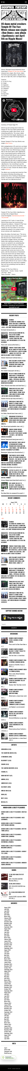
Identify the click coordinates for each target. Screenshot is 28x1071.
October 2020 (7, 1032)
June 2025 (6, 932)
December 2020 (8, 1028)
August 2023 (7, 971)
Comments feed (8, 1051)
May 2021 (6, 1019)
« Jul (2, 518)
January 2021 (7, 1026)
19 (9, 511)
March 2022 (7, 1001)
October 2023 (7, 968)
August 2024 (7, 950)
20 (12, 511)
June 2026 (6, 911)
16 (23, 509)
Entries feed (7, 1050)
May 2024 (6, 955)
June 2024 (6, 954)
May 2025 (6, 934)
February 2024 (7, 961)
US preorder (5, 217)
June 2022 (6, 996)
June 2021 (6, 1017)
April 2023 (6, 978)
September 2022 (8, 991)
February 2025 (7, 939)
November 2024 (8, 945)
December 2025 (8, 922)
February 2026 (7, 918)
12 (9, 509)
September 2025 (8, 927)
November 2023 (8, 966)
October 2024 (7, 946)
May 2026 (6, 913)
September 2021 (8, 1012)
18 (5, 511)
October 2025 (7, 925)
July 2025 (6, 930)
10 (1, 509)
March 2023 (7, 980)
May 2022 (6, 998)
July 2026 (6, 909)
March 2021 (7, 1023)
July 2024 (6, 952)
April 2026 (6, 915)
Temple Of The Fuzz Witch (15, 71)
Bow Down (9, 143)
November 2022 (8, 987)
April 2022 (6, 1000)
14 (16, 509)
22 (20, 511)
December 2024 (8, 943)
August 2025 (7, 929)
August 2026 (7, 907)
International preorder (18, 215)
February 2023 (7, 982)
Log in (5, 1048)
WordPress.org (7, 1053)
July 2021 (6, 1016)
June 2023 (6, 975)
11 (5, 509)
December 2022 (8, 985)
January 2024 (7, 962)
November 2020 (8, 1030)
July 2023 (6, 973)
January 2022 (7, 1005)
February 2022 (7, 1003)
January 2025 (7, 941)
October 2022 (7, 989)
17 (1, 511)
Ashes (7, 169)
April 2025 (6, 936)
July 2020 (6, 1037)
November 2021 (8, 1008)
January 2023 (7, 984)
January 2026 (7, 920)
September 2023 (8, 970)
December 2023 (8, 964)
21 (16, 511)
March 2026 (7, 916)
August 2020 (7, 1035)
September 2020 (8, 1033)
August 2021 (7, 1014)
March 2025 (7, 938)
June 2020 (6, 1039)
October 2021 (7, 1010)
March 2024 (7, 959)
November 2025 (8, 923)
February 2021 (7, 1024)
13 (12, 509)
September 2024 (8, 948)
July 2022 (6, 994)
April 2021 (6, 1021)
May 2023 (6, 977)
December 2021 (8, 1007)
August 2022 (7, 992)
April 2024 (6, 957)
